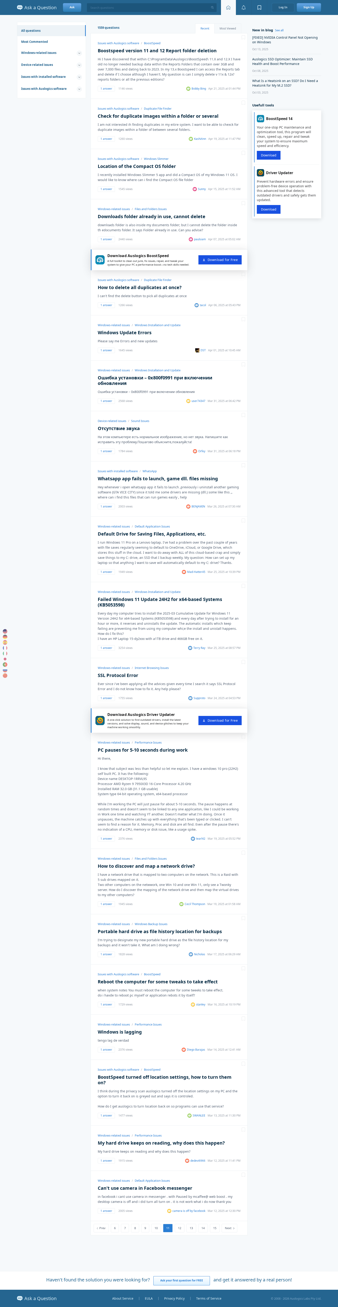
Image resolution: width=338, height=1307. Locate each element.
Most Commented (34, 42)
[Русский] (5, 670)
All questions (30, 31)
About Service (122, 1298)
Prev (102, 1228)
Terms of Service (208, 1298)
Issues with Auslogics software (44, 89)
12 (179, 1228)
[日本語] (5, 659)
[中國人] (5, 675)
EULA (149, 1298)
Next (228, 1228)
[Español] (5, 642)
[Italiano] (5, 653)
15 (214, 1228)
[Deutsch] (5, 637)
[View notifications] (244, 7)
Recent (205, 28)
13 (191, 1228)
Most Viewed (228, 28)
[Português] (5, 664)
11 (167, 1228)
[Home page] (228, 7)
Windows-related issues (38, 53)
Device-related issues (37, 65)
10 (156, 1228)
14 (203, 1228)
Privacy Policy (174, 1298)
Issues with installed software (43, 77)
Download (268, 155)
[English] (5, 631)
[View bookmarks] (259, 7)
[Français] (5, 648)
